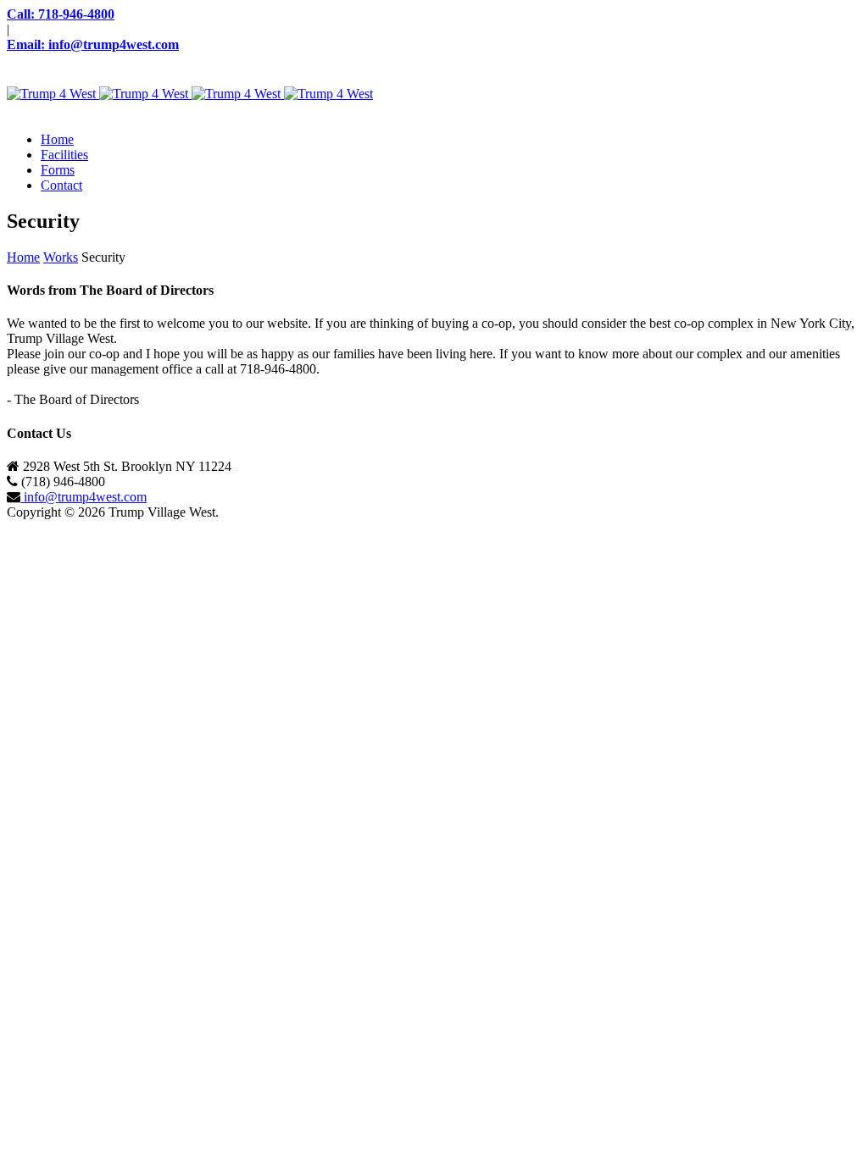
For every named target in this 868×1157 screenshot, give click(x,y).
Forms (58, 170)
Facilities (64, 154)
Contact (61, 185)
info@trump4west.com (83, 497)
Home (57, 139)
